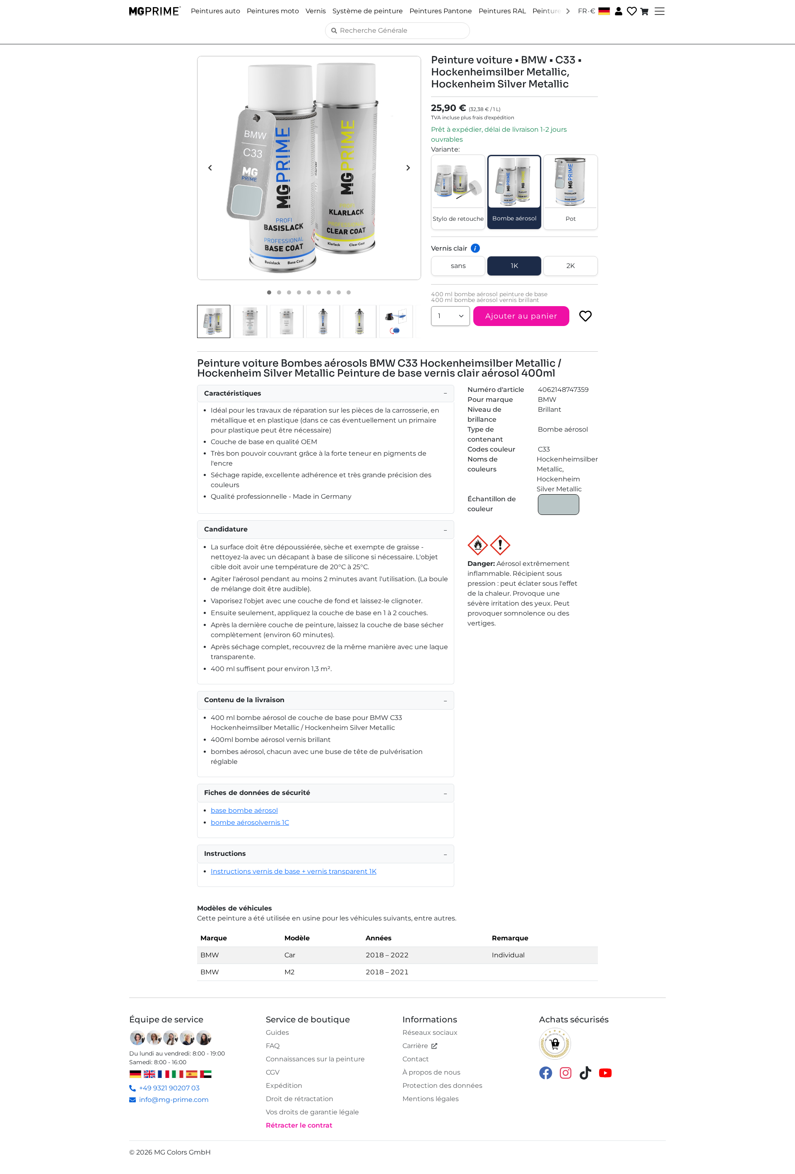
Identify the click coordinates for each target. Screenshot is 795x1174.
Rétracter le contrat (299, 1125)
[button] (309, 168)
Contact (415, 1059)
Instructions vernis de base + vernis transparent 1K (293, 871)
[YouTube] (605, 1072)
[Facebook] (545, 1072)
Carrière (415, 1046)
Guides (277, 1032)
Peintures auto (215, 11)
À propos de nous (431, 1072)
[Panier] (645, 11)
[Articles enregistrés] (631, 11)
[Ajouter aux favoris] (585, 316)
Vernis (316, 11)
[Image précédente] (210, 167)
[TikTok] (585, 1072)
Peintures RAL (502, 11)
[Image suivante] (408, 167)
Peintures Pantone (441, 11)
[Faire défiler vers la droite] (568, 10)
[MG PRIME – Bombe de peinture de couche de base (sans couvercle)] (323, 321)
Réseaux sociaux (430, 1032)
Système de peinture (367, 11)
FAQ (272, 1046)
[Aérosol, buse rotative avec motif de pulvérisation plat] (395, 321)
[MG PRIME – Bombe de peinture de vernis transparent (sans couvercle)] (359, 321)
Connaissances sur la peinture (315, 1059)
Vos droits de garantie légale (312, 1112)
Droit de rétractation (299, 1099)
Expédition (284, 1085)
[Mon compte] (618, 11)
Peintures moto (273, 11)
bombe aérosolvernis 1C (250, 822)
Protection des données (442, 1085)
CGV (272, 1072)
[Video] (349, 292)
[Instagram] (565, 1072)
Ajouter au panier (521, 316)
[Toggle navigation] (659, 11)
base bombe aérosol (244, 810)
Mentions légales (430, 1099)
